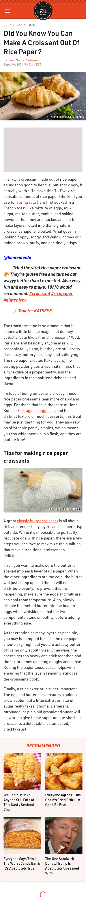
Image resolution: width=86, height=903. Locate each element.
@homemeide (17, 257)
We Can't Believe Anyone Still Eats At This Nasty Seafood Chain (19, 802)
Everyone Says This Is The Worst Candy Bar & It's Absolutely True (22, 863)
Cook (7, 24)
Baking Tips (26, 24)
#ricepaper (62, 293)
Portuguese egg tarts (37, 410)
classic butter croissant (37, 520)
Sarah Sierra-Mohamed (23, 60)
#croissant (39, 293)
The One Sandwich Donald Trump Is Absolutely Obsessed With (62, 865)
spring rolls (27, 202)
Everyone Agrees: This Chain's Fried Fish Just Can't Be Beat (63, 800)
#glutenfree (15, 300)
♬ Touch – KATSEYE (32, 310)
